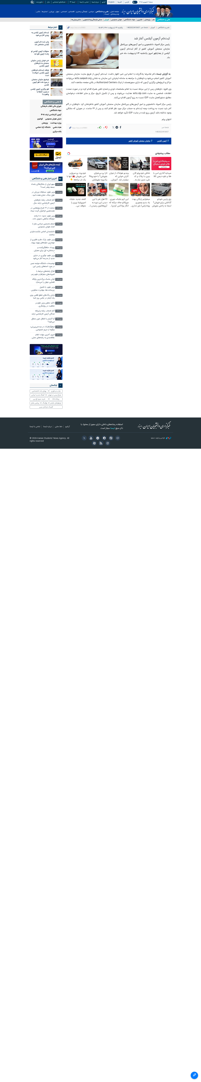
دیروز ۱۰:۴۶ (59, 295)
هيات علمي (57, 127)
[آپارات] (94, 443)
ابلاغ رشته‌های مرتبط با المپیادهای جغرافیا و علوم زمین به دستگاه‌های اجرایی (42, 273)
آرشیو (104, 2)
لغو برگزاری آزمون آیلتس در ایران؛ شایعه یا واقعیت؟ (39, 92)
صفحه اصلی (114, 11)
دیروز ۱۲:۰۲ (59, 271)
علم (153, 20)
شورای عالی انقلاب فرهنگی (51, 106)
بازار (48, 2)
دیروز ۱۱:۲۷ (59, 279)
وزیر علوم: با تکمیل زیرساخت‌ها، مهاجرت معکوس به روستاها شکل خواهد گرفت (43, 289)
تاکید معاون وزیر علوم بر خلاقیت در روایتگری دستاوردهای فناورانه (45, 304)
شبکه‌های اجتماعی (59, 2)
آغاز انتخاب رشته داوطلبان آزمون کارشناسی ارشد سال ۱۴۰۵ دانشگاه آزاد (44, 202)
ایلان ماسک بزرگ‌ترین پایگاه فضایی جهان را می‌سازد (43, 281)
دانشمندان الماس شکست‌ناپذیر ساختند (42, 233)
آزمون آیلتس (162, 141)
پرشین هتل (35, 403)
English (111, 2)
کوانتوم (40, 119)
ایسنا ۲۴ (72, 2)
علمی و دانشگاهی (102, 11)
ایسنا (138, 9)
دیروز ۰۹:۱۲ (59, 327)
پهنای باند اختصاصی (39, 391)
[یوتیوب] (90, 438)
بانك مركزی (57, 131)
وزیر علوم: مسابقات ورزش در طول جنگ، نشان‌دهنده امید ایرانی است (43, 194)
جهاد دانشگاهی (129, 20)
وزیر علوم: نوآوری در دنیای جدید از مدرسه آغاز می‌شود (44, 257)
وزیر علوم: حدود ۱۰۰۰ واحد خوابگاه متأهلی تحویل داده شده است (44, 217)
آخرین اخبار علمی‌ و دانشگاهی (44, 178)
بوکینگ (44, 403)
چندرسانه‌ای (115, 14)
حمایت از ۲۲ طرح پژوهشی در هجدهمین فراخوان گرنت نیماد (42, 210)
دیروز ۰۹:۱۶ (59, 319)
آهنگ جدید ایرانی (37, 395)
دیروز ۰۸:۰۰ (59, 335)
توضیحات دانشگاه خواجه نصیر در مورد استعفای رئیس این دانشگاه (42, 265)
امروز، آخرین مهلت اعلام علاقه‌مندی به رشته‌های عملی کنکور (43, 336)
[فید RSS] (100, 443)
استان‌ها (45, 11)
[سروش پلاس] (104, 438)
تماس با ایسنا (84, 2)
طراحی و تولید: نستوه (158, 438)
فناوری (139, 20)
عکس (38, 11)
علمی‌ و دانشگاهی (163, 19)
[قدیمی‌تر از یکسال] (57, 35)
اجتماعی (64, 11)
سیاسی (91, 11)
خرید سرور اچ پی (39, 399)
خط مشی (58, 426)
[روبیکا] (117, 438)
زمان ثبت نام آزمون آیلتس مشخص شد (41, 43)
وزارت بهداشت (55, 123)
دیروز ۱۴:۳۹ (59, 224)
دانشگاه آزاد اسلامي (43, 127)
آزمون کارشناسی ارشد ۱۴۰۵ (51, 114)
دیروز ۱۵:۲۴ (59, 216)
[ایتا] (110, 438)
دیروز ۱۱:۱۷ (59, 287)
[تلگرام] (97, 438)
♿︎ (194, 1075)
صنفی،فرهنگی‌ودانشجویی (92, 20)
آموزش (106, 20)
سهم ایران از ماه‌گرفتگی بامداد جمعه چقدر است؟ (43, 186)
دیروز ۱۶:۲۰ (59, 208)
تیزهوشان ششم (55, 403)
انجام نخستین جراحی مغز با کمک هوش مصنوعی (43, 225)
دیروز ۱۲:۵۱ (59, 264)
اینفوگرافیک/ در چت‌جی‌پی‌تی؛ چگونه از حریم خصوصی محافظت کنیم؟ (42, 328)
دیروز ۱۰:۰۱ (59, 303)
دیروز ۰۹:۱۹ (59, 311)
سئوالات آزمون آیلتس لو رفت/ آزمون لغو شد (40, 53)
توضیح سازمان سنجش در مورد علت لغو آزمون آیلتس (40, 82)
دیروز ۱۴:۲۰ (59, 232)
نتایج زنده (39, 2)
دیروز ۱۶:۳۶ (59, 200)
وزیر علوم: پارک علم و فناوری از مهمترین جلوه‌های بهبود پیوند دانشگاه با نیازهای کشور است (42, 241)
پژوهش (147, 20)
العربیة (120, 2)
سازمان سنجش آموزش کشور (139, 141)
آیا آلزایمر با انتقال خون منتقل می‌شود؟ (43, 320)
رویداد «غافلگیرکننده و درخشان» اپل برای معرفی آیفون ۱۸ (44, 249)
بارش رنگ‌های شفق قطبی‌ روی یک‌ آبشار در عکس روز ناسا (42, 297)
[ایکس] (84, 438)
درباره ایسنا (95, 2)
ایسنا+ (106, 14)
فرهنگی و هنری (81, 11)
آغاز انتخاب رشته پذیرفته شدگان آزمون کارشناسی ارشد (43, 312)
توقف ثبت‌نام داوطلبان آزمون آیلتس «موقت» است (40, 73)
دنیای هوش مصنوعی (53, 119)
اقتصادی (71, 11)
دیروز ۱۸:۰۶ (59, 192)
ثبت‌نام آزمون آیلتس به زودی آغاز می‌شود (40, 34)
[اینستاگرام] (107, 443)
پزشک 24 (55, 399)
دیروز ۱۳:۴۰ (59, 248)
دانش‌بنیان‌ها (76, 20)
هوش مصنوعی (116, 20)
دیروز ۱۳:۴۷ (59, 240)
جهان (57, 11)
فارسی (127, 2)
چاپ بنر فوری (55, 391)
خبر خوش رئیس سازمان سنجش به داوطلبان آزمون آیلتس (40, 63)
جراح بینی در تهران (54, 395)
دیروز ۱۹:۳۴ (59, 184)
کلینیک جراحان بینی (46, 407)
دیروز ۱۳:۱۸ (59, 256)
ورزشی (51, 11)
